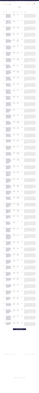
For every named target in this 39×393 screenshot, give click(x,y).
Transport (18, 46)
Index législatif (14, 1)
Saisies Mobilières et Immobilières (18, 186)
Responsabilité (18, 72)
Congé (18, 20)
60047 (3, 102)
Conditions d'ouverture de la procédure (18, 205)
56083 (3, 70)
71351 (3, 309)
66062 (3, 20)
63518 (3, 139)
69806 (3, 241)
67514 (3, 196)
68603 (3, 221)
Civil (17, 221)
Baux (17, 20)
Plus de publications (19, 329)
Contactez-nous (34, 1)
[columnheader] (4, 12)
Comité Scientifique (30, 1)
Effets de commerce (18, 96)
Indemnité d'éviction (18, 266)
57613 (3, 89)
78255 (3, 290)
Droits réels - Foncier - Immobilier (18, 40)
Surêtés (17, 284)
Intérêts (17, 141)
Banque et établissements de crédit (18, 59)
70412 (3, 253)
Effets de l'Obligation (18, 115)
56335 (3, 83)
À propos (26, 1)
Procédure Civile (18, 90)
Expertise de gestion (18, 273)
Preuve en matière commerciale (18, 255)
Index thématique (10, 1)
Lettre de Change (17, 166)
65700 (3, 45)
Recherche (4, 1)
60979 (3, 171)
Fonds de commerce (18, 228)
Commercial (18, 45)
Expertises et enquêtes (18, 298)
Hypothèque (18, 14)
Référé (18, 90)
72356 (3, 322)
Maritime (17, 316)
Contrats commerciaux (18, 27)
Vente (18, 221)
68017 (3, 209)
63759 (3, 152)
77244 (3, 284)
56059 (3, 64)
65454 (3, 58)
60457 (3, 178)
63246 (3, 165)
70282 (3, 247)
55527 (3, 127)
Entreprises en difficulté (18, 203)
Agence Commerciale (18, 216)
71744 (3, 303)
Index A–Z (6, 1)
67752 (3, 215)
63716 (3, 158)
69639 (3, 234)
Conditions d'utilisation (23, 377)
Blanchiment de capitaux (18, 33)
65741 (3, 39)
